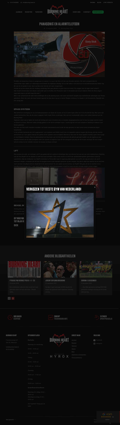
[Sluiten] (95, 187)
